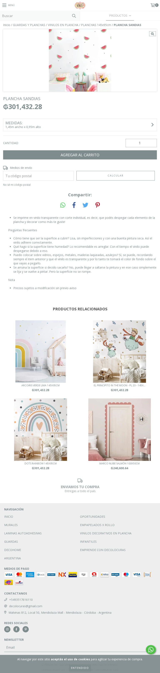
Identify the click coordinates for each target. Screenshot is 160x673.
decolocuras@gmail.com (25, 606)
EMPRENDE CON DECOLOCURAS (103, 550)
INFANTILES (88, 542)
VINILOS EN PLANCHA (63, 25)
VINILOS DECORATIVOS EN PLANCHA (105, 533)
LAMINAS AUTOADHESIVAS (23, 533)
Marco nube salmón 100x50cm (119, 463)
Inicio (6, 25)
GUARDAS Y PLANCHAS (29, 25)
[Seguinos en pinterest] (25, 629)
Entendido (80, 668)
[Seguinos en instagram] (7, 629)
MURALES (11, 525)
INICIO (8, 517)
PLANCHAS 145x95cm (96, 25)
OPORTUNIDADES (92, 517)
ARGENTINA (12, 558)
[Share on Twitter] (85, 205)
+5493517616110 (21, 600)
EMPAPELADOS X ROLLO (97, 525)
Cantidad (10, 143)
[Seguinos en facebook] (16, 629)
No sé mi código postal (17, 185)
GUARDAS (11, 542)
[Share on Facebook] (73, 205)
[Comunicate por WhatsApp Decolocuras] (151, 649)
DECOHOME (12, 550)
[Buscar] (74, 15)
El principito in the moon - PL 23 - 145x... (119, 385)
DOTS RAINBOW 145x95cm (41, 463)
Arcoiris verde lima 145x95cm (40, 385)
